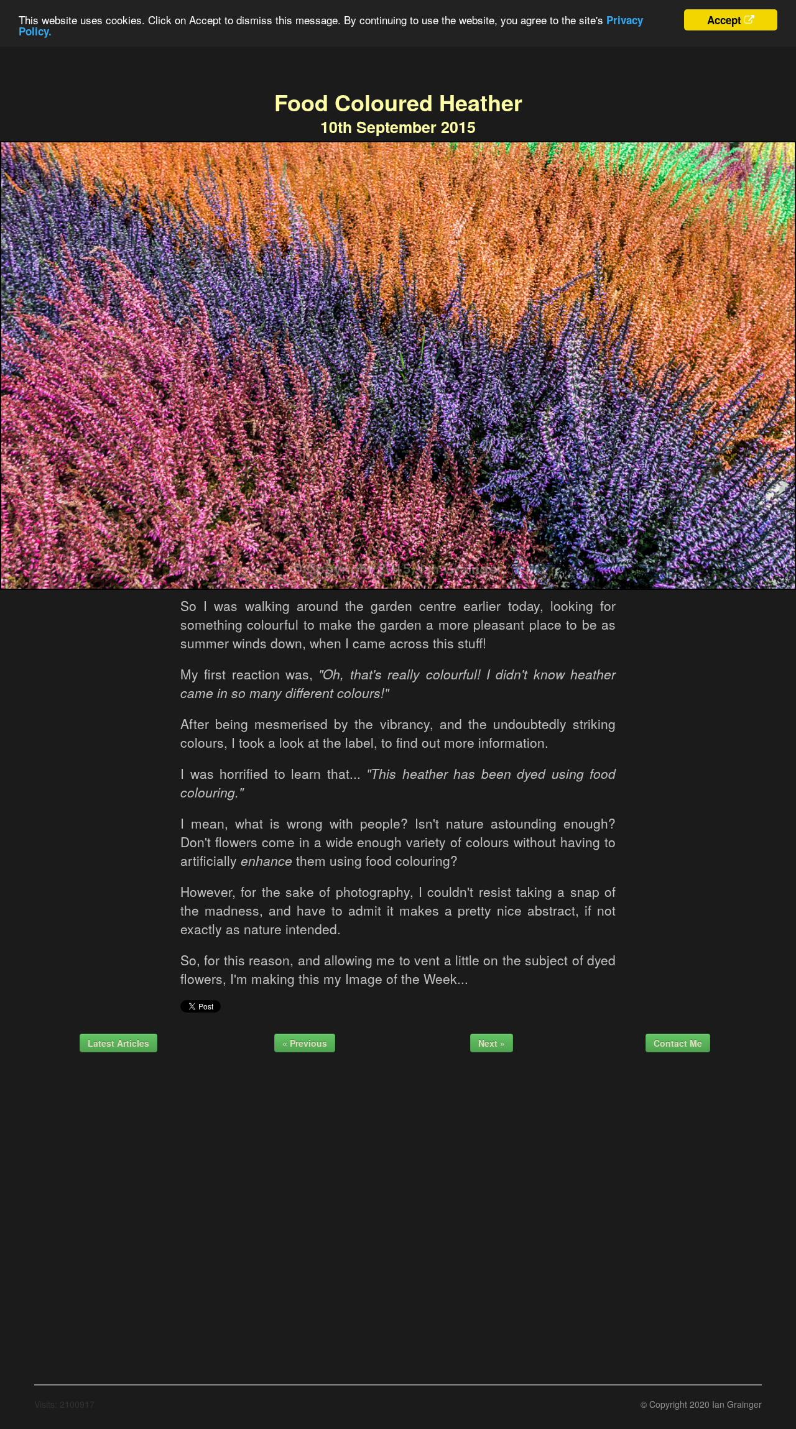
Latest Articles (118, 1043)
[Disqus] (398, 1214)
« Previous (304, 1043)
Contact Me (678, 1043)
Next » (491, 1043)
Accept (724, 19)
